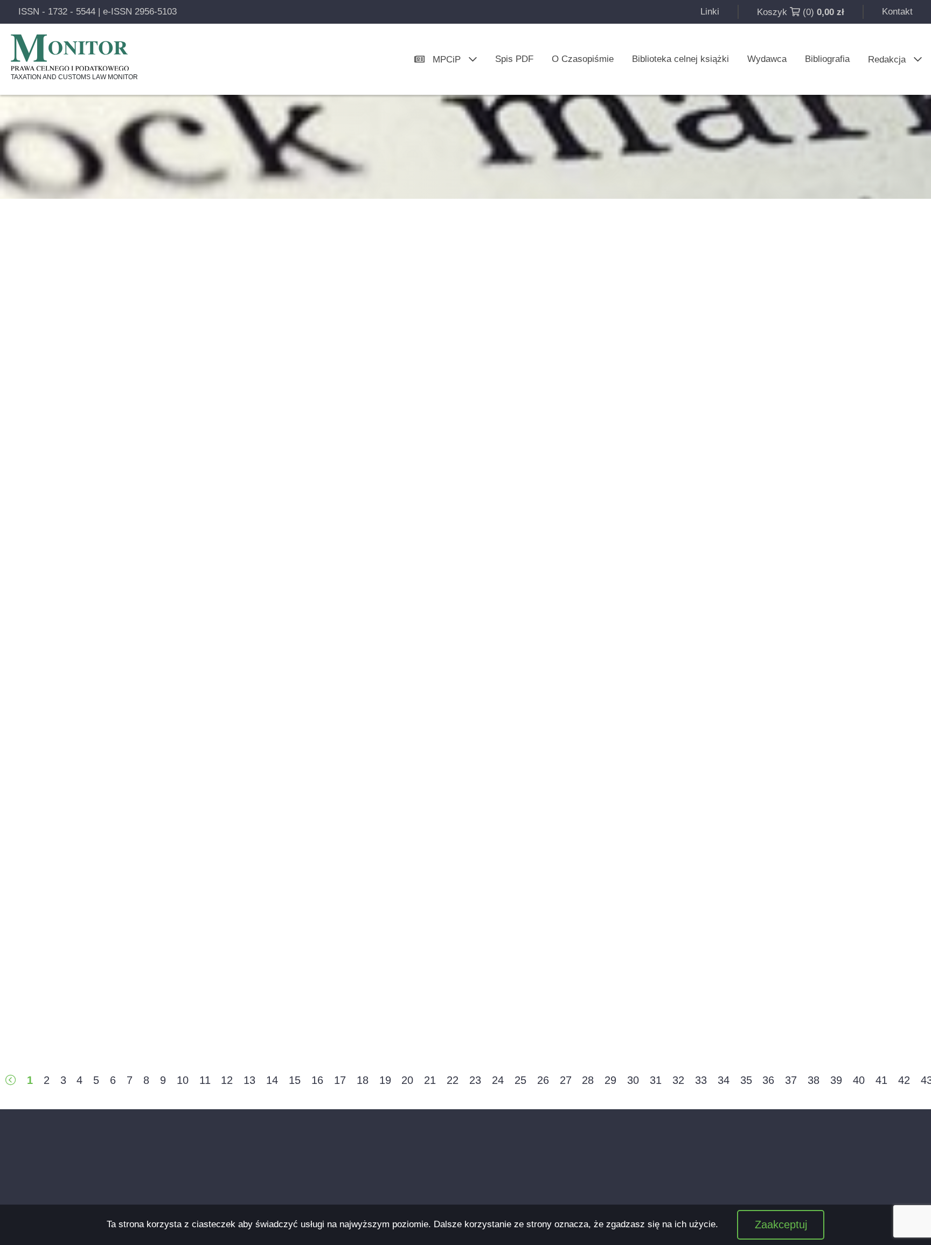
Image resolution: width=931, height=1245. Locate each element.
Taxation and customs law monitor (74, 77)
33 (701, 1080)
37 (791, 1080)
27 (566, 1080)
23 (475, 1080)
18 (363, 1080)
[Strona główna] (70, 52)
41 (881, 1080)
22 (452, 1080)
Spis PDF (514, 59)
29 (610, 1080)
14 (272, 1080)
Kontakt (897, 11)
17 (340, 1080)
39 (836, 1080)
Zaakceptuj (781, 1224)
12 (227, 1080)
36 (768, 1080)
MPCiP (447, 59)
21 (430, 1080)
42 (904, 1080)
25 (520, 1080)
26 (543, 1080)
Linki (709, 11)
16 (317, 1080)
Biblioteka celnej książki (680, 59)
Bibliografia (827, 59)
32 (678, 1080)
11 (205, 1080)
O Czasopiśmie (583, 59)
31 (656, 1080)
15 (295, 1080)
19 (385, 1080)
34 (723, 1080)
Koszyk (772, 12)
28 (588, 1080)
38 (813, 1080)
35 (746, 1080)
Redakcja (887, 59)
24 (498, 1080)
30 (633, 1080)
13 (249, 1080)
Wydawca (767, 59)
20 (407, 1080)
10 (183, 1080)
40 (859, 1080)
